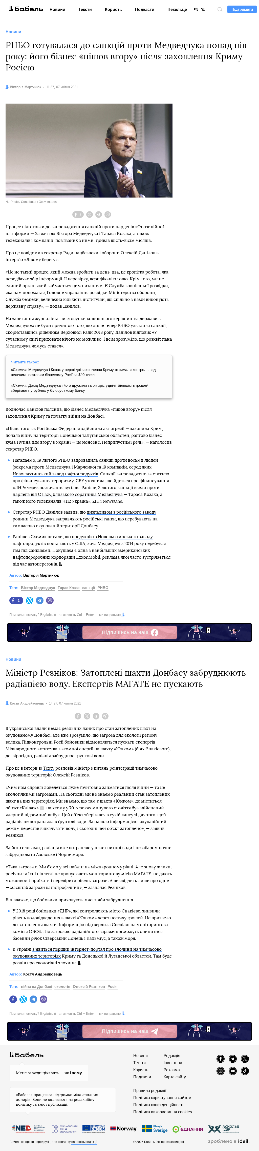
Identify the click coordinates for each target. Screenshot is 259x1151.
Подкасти (144, 9)
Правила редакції (149, 1090)
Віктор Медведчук (38, 588)
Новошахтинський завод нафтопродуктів (55, 474)
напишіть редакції (84, 1142)
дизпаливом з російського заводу (121, 512)
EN (195, 10)
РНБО (103, 588)
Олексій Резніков (89, 986)
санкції (88, 588)
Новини (57, 9)
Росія (112, 986)
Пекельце (177, 9)
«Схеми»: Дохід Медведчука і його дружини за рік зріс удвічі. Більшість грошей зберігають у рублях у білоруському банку (79, 388)
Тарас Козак (69, 588)
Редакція (172, 1056)
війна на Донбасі (36, 986)
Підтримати (242, 9)
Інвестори (173, 1063)
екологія (62, 986)
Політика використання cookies (162, 1112)
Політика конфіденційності (158, 1105)
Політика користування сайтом (162, 1098)
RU (203, 10)
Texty (48, 768)
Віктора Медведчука (77, 233)
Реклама (172, 1070)
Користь (113, 9)
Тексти (85, 9)
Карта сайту (175, 1077)
